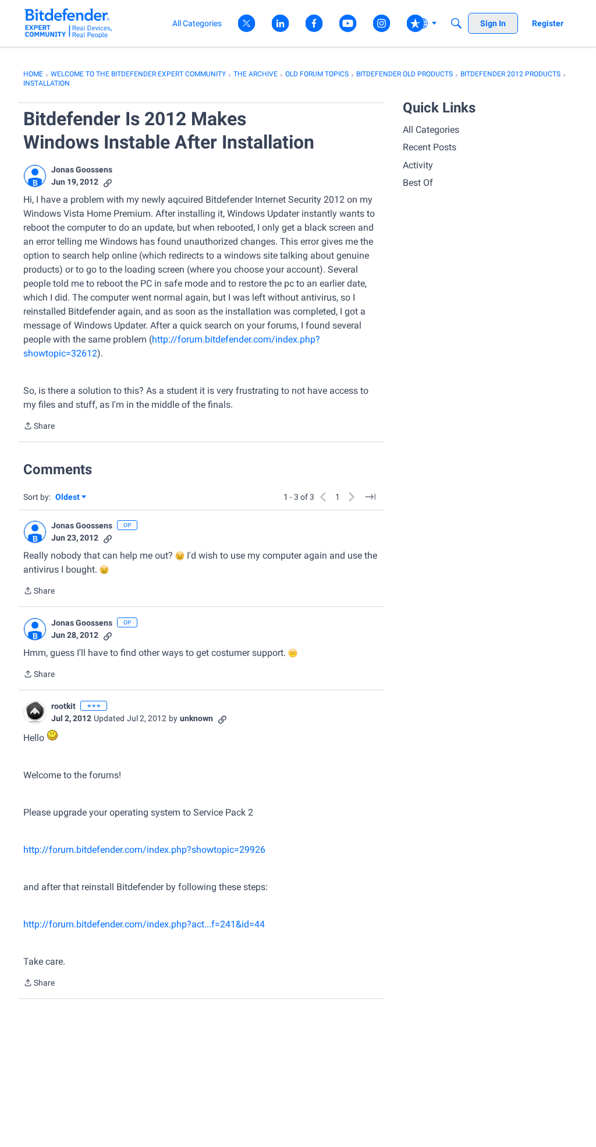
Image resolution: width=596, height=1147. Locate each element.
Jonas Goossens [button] (81, 169)
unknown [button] (196, 718)
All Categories (431, 129)
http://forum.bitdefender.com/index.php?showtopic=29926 (144, 849)
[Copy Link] (108, 182)
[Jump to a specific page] (370, 497)
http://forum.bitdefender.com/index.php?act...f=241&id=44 (144, 924)
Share (39, 427)
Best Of (418, 182)
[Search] (456, 23)
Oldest (68, 497)
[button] (35, 176)
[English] (68, 23)
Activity (418, 165)
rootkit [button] (63, 706)
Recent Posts (429, 147)
